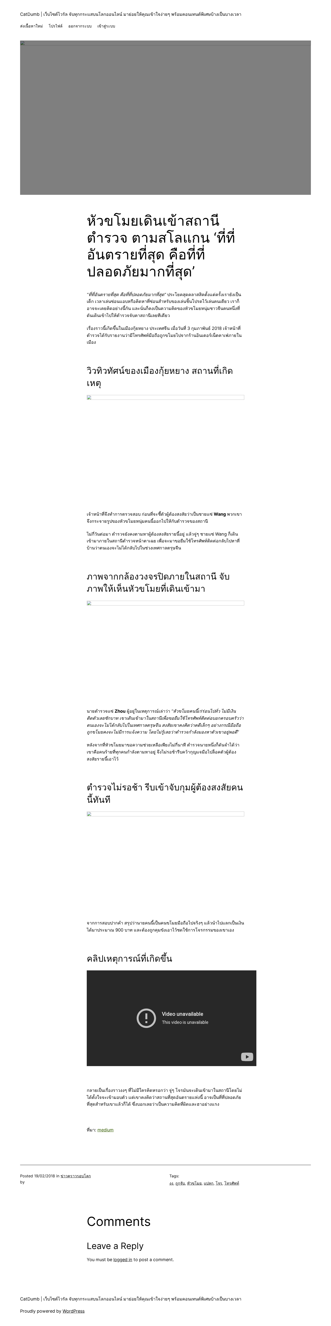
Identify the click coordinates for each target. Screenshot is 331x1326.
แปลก (208, 1183)
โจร (219, 1183)
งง (171, 1183)
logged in (122, 1259)
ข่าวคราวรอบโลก (76, 1175)
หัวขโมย (194, 1183)
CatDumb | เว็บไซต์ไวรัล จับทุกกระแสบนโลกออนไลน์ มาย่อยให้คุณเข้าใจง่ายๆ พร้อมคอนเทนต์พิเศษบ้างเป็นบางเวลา (130, 14)
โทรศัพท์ (231, 1183)
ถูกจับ (180, 1183)
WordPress (74, 1311)
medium (105, 1129)
